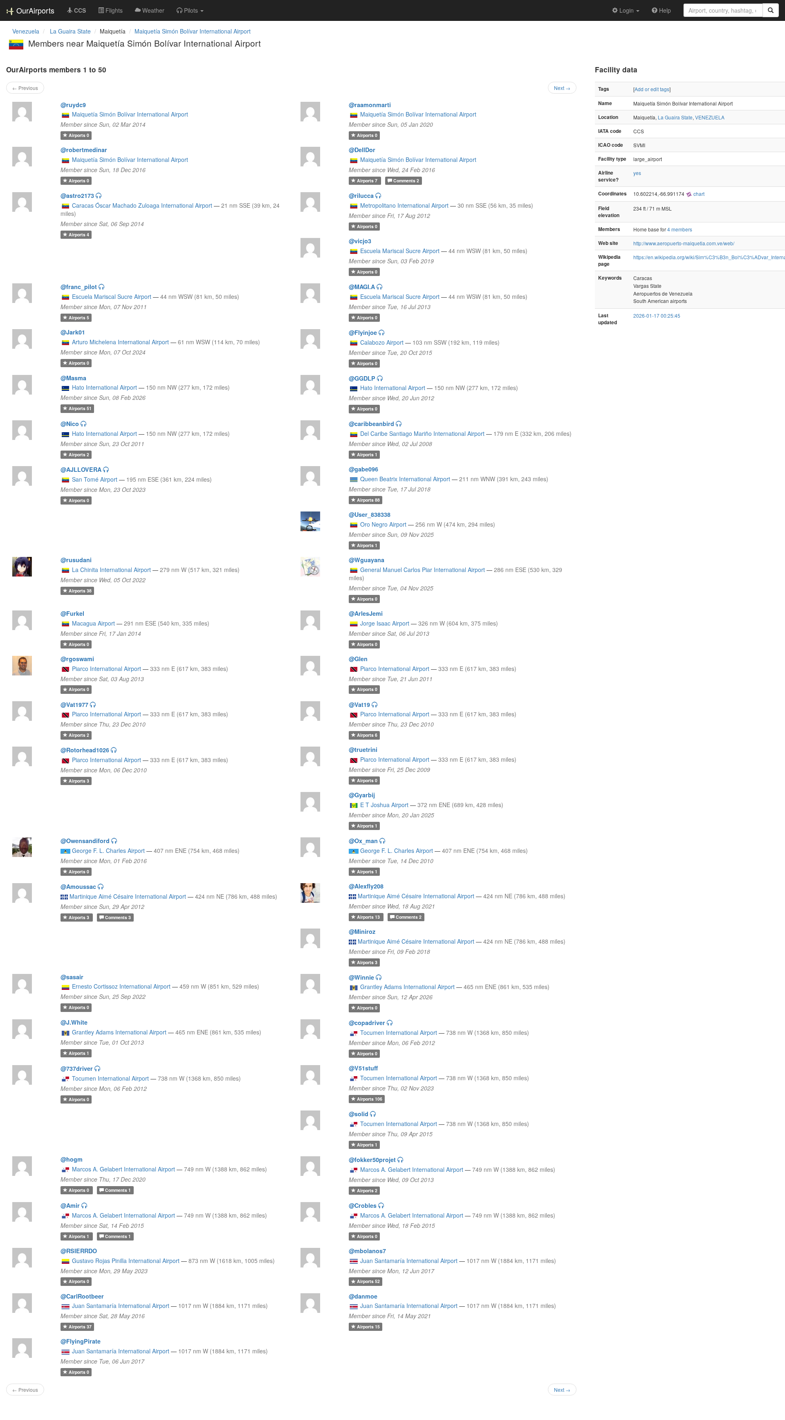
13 (369, 917)
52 (368, 1282)
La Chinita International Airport (111, 569)
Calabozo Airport (382, 342)
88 (368, 500)
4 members (679, 229)
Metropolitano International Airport (404, 205)
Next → (562, 87)
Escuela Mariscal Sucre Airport (400, 251)
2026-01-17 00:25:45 (656, 315)
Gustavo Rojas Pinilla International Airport (125, 1260)
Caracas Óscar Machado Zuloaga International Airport (142, 205)
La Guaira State (675, 117)
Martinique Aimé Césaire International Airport (128, 896)
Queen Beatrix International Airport (405, 479)
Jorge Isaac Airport (384, 623)
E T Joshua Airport (384, 805)
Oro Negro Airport (383, 524)
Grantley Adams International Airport (407, 987)
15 (368, 1327)
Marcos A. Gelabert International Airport (123, 1169)
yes (637, 172)
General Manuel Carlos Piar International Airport (422, 569)
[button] (190, 10)
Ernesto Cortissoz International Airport (121, 986)
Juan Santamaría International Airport (409, 1260)
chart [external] (698, 193)
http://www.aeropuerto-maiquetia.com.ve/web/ (683, 243)
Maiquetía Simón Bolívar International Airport (193, 31)
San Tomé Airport (94, 479)
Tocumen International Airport (398, 1032)
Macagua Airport (93, 623)
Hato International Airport (104, 387)
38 (80, 591)
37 (80, 1327)
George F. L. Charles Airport (108, 850)
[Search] (771, 10)
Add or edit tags (652, 88)
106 (369, 1099)
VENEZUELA (709, 117)
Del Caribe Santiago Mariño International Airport (422, 433)
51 (80, 408)
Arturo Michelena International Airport (120, 342)
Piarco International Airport (106, 668)
